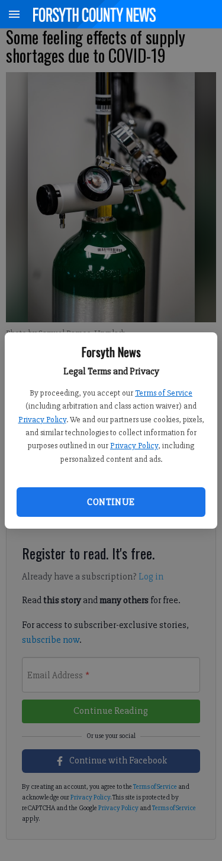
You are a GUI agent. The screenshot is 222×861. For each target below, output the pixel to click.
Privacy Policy (42, 420)
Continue (110, 502)
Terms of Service (163, 393)
